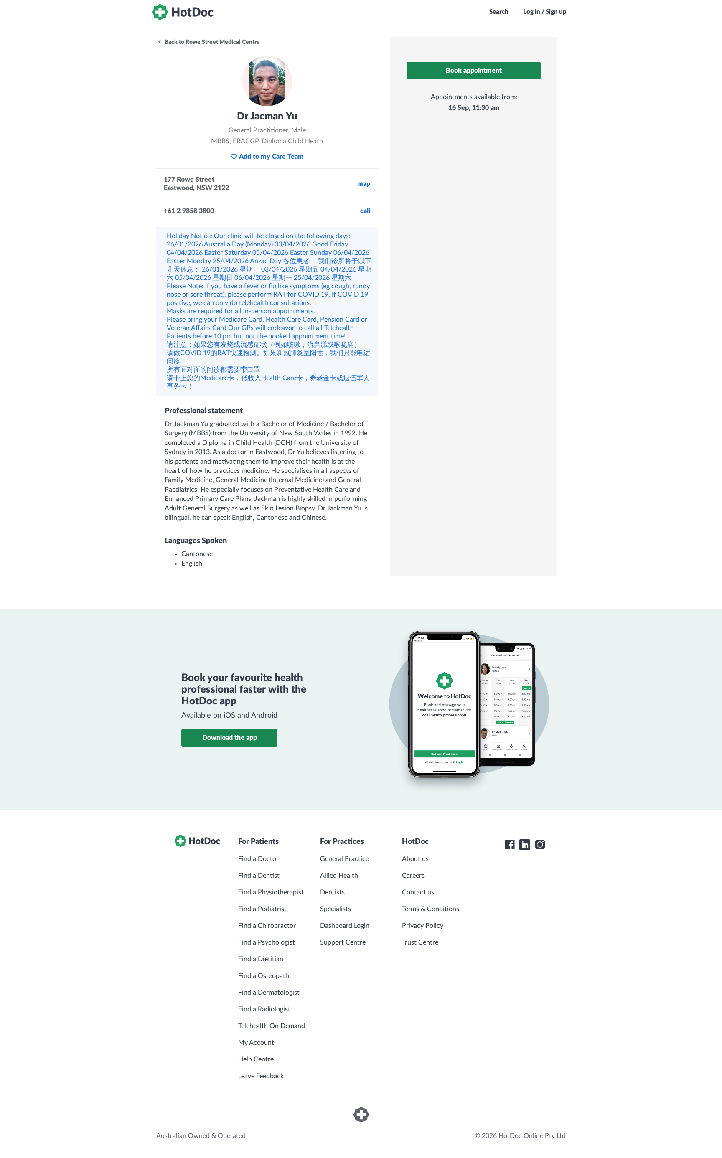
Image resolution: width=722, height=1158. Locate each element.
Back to (211, 42)
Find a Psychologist (266, 942)
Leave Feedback (261, 1076)
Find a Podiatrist (262, 909)
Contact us (418, 892)
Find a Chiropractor (267, 925)
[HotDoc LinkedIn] (524, 844)
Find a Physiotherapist (271, 892)
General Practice (344, 859)
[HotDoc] (182, 12)
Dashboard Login (344, 925)
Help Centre (256, 1059)
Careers (413, 875)
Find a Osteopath (263, 976)
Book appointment (474, 70)
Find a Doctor (258, 859)
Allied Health (339, 875)
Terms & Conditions (430, 909)
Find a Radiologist (264, 1009)
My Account (256, 1042)
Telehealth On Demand (271, 1026)
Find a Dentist (259, 875)
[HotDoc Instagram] (539, 844)
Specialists (335, 909)
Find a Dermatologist (269, 992)
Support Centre (343, 942)
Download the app (229, 737)
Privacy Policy (422, 925)
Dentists (332, 892)
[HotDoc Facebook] (509, 844)
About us (415, 859)
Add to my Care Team (271, 156)
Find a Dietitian (260, 959)
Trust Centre (420, 942)
